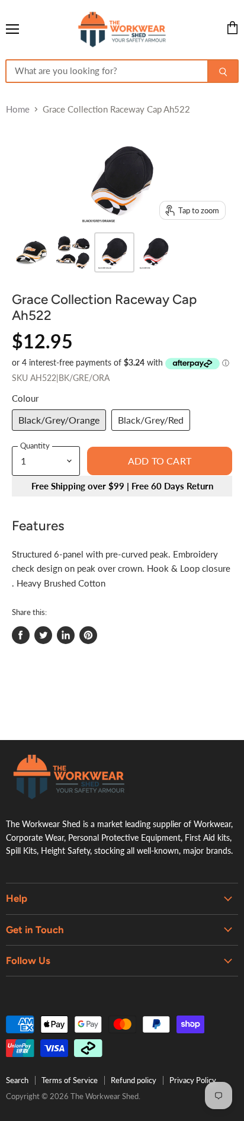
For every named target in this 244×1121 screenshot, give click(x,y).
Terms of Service (69, 1080)
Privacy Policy (192, 1080)
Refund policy (133, 1080)
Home (18, 109)
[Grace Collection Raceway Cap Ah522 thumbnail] (31, 252)
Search (17, 1080)
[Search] (223, 71)
